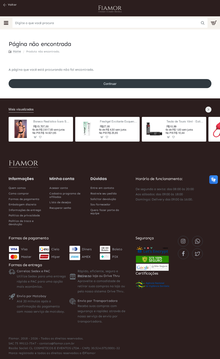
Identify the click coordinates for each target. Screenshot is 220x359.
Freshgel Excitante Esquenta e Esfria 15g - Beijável (118, 121)
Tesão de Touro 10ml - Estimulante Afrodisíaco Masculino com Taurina (185, 121)
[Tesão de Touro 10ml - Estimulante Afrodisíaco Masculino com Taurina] (154, 129)
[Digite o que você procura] (203, 23)
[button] (35, 137)
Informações (21, 179)
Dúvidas (98, 179)
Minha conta (61, 179)
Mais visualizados (21, 109)
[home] (15, 51)
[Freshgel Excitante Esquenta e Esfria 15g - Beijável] (87, 129)
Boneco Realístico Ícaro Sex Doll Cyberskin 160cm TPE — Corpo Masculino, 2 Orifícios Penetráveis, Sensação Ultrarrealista (51, 121)
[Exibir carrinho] (213, 23)
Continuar (110, 83)
